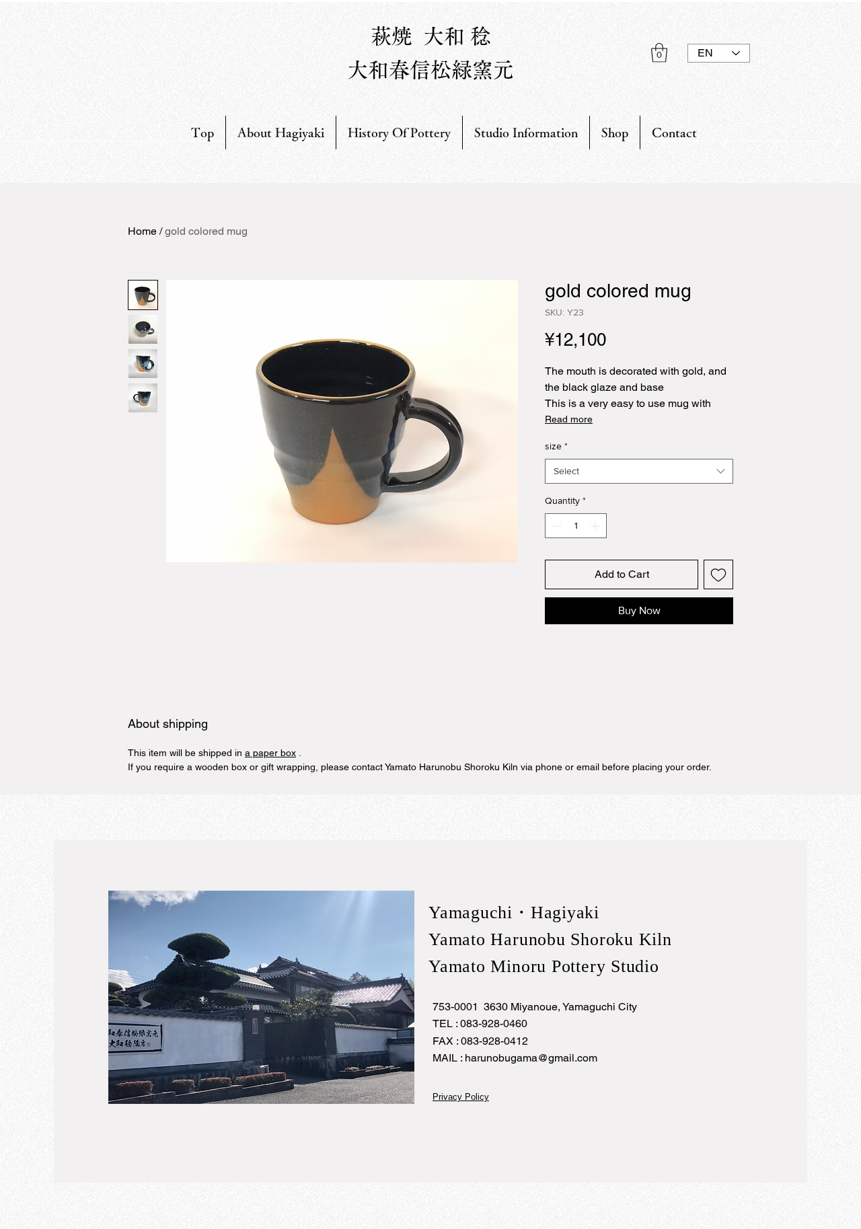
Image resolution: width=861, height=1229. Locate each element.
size (556, 446)
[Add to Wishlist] (718, 574)
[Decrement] (555, 525)
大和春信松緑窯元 (430, 69)
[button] (659, 53)
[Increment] (596, 525)
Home (142, 231)
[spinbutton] (576, 525)
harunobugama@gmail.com (531, 1057)
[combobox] (639, 471)
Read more (569, 419)
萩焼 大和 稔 (431, 36)
